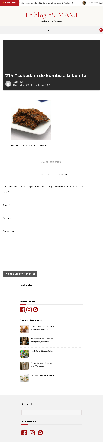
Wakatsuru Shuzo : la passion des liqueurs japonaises (42, 340)
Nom (6, 192)
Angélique (18, 82)
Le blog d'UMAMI (51, 14)
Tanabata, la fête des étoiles (42, 351)
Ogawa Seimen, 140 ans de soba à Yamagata (41, 364)
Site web (7, 218)
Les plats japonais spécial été (42, 375)
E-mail (6, 205)
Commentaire (9, 231)
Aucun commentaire (51, 162)
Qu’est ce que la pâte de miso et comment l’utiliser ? (42, 328)
